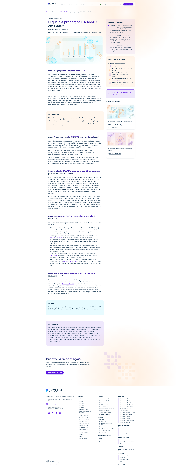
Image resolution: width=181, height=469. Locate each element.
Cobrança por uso (83, 427)
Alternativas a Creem (125, 416)
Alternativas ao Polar (125, 422)
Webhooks (122, 431)
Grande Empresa (83, 438)
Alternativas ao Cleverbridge (126, 406)
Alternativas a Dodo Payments (127, 420)
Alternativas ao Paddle (125, 400)
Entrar (120, 4)
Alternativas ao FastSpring (126, 404)
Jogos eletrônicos (83, 409)
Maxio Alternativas (124, 410)
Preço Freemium (83, 421)
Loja (99, 441)
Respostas (49, 12)
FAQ (121, 443)
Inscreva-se (128, 4)
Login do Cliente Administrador (127, 441)
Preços (92, 4)
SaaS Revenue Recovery (105, 404)
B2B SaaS (81, 401)
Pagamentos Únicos (84, 419)
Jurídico (120, 462)
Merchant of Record (104, 402)
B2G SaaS (81, 405)
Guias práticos (102, 421)
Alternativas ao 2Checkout (126, 402)
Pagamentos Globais (104, 400)
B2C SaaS (81, 403)
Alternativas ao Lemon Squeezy (127, 412)
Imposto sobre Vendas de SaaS (106, 428)
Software (81, 407)
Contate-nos (84, 4)
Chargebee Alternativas (125, 408)
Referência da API (124, 429)
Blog (100, 426)
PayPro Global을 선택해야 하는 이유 (126, 450)
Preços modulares (83, 429)
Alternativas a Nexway (125, 418)
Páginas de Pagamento (125, 433)
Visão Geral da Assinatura (126, 435)
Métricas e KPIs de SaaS (60, 12)
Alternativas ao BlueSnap (126, 414)
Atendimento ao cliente (105, 412)
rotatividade (115, 80)
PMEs (80, 436)
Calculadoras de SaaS (104, 430)
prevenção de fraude (104, 414)
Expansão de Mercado (104, 410)
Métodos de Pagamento (104, 435)
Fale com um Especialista (55, 372)
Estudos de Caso (103, 432)
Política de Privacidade (51, 464)
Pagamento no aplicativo (105, 406)
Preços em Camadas (84, 423)
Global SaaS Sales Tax (104, 398)
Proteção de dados (124, 459)
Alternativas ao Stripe (125, 398)
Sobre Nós (121, 446)
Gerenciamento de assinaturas (86, 417)
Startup (81, 434)
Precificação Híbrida (84, 425)
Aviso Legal (121, 464)
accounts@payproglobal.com (55, 404)
